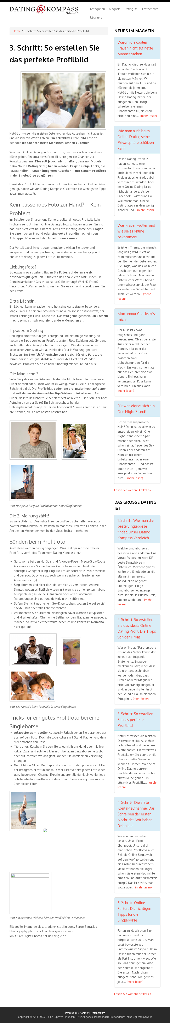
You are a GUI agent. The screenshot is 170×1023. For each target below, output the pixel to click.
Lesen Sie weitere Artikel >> (132, 490)
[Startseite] (44, 13)
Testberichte (150, 9)
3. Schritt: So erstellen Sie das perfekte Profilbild (135, 719)
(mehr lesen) (148, 116)
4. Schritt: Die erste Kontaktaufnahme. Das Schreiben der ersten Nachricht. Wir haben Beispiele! (136, 814)
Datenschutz (98, 1012)
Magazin (114, 9)
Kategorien (97, 9)
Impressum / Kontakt (77, 1012)
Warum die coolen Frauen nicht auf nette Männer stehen (135, 48)
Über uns (96, 17)
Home (17, 31)
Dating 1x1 (131, 9)
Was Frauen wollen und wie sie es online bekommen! (136, 231)
